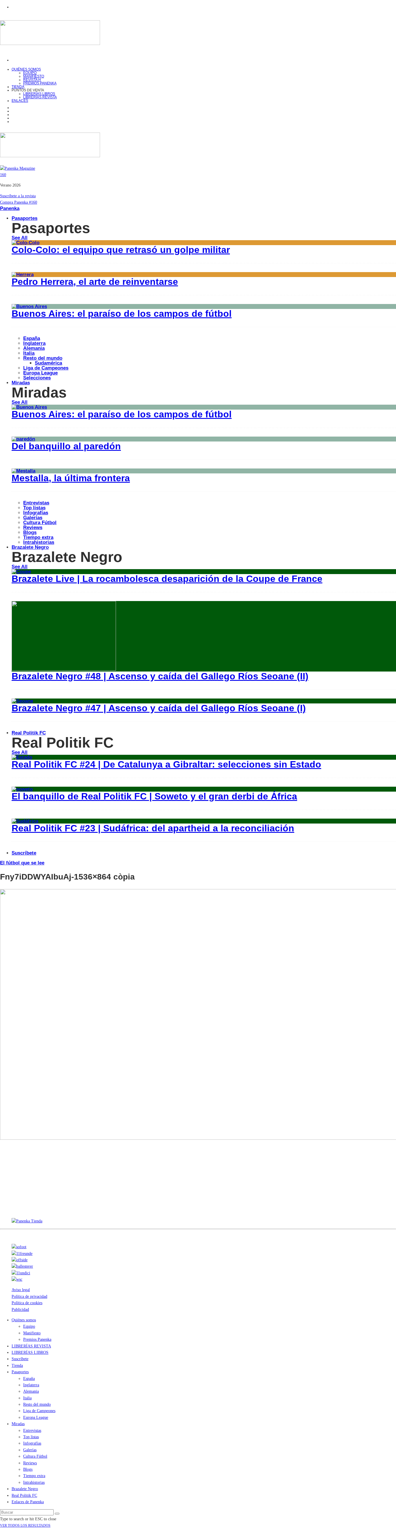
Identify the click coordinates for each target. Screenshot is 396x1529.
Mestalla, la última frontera (71, 478)
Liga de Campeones (45, 368)
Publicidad (20, 1309)
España (31, 338)
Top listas (34, 508)
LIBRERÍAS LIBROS (39, 94)
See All (20, 237)
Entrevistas (36, 503)
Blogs (30, 532)
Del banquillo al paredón (66, 446)
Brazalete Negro (30, 547)
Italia (28, 353)
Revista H (32, 80)
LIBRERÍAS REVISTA (40, 97)
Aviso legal (21, 1290)
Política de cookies (27, 1303)
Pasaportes (24, 218)
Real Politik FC (29, 733)
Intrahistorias (34, 1482)
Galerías (32, 517)
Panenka (9, 208)
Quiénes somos (26, 69)
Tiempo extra (38, 537)
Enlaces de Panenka (28, 1502)
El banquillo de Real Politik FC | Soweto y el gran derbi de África (154, 796)
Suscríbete (24, 853)
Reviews (32, 527)
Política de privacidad (29, 1296)
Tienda (17, 1365)
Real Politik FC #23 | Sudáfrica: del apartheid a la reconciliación (153, 828)
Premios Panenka (37, 1339)
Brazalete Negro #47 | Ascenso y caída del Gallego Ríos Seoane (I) (159, 708)
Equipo (30, 73)
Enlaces (20, 101)
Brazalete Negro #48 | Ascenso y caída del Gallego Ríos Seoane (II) (160, 676)
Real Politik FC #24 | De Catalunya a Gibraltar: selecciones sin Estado (166, 764)
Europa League (40, 373)
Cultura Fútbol (40, 522)
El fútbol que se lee (22, 863)
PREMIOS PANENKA (40, 83)
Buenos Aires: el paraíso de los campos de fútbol (122, 313)
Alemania (34, 348)
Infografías (35, 512)
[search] (57, 1513)
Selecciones (37, 378)
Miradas (21, 383)
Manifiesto (33, 76)
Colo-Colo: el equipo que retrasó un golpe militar (121, 250)
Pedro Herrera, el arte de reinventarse (95, 281)
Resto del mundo (42, 358)
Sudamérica (48, 363)
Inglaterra (34, 343)
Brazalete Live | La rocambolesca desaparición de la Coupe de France (167, 578)
